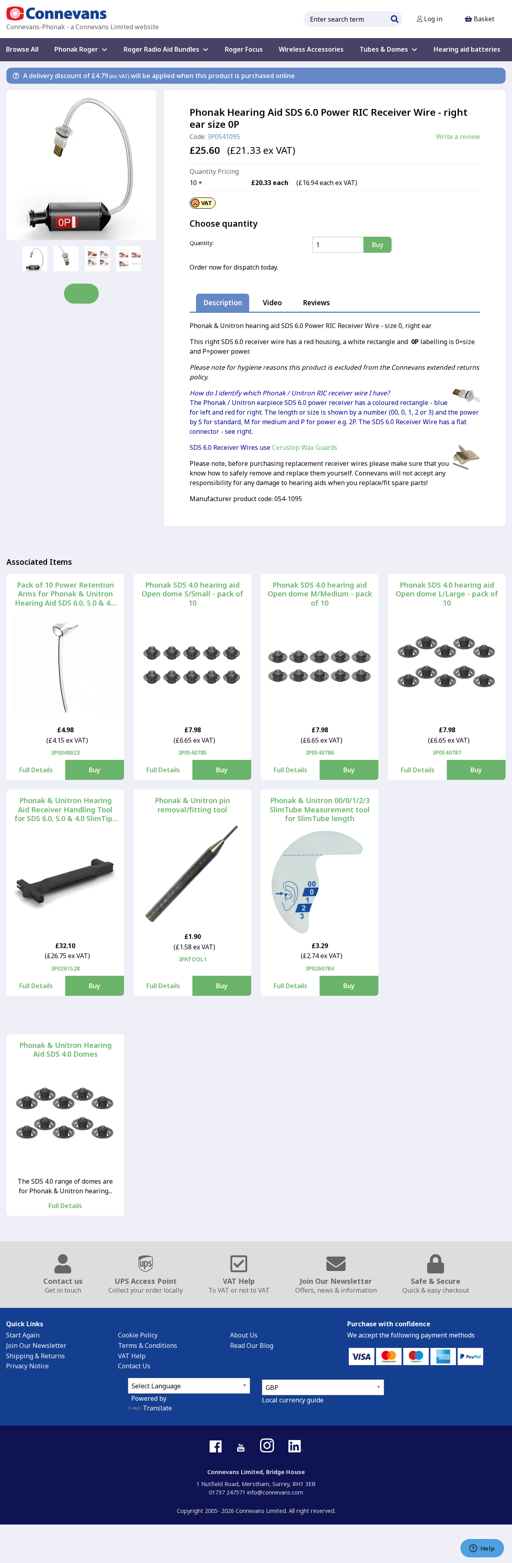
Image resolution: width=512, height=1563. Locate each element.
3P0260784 (319, 968)
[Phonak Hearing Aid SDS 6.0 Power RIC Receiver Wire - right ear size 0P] (81, 165)
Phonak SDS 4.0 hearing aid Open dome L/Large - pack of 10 (447, 594)
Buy (94, 769)
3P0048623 (65, 752)
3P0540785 (192, 752)
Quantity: (202, 243)
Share (81, 293)
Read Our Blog (251, 1345)
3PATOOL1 (192, 959)
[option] (34, 258)
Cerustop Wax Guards (304, 447)
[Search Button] (394, 18)
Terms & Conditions (147, 1345)
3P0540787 (446, 752)
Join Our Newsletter (36, 1345)
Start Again (23, 1335)
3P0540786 (319, 752)
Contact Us (134, 1366)
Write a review (458, 136)
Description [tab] (222, 302)
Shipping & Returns (35, 1356)
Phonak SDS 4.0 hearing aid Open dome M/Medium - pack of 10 (320, 594)
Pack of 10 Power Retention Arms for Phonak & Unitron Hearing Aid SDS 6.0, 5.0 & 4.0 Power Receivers (65, 594)
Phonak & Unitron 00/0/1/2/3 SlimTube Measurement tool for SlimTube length (320, 809)
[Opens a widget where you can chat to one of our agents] (482, 1549)
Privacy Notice (27, 1366)
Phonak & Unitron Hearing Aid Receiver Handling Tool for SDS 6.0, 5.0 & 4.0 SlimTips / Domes (65, 809)
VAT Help (132, 1356)
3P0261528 (65, 968)
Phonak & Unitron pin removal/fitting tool (192, 805)
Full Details (36, 769)
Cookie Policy (138, 1335)
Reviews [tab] (316, 302)
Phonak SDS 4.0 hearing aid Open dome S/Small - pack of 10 (192, 594)
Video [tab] (272, 302)
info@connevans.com (275, 1492)
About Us (244, 1335)
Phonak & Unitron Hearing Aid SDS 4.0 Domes (65, 1050)
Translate (157, 1408)
